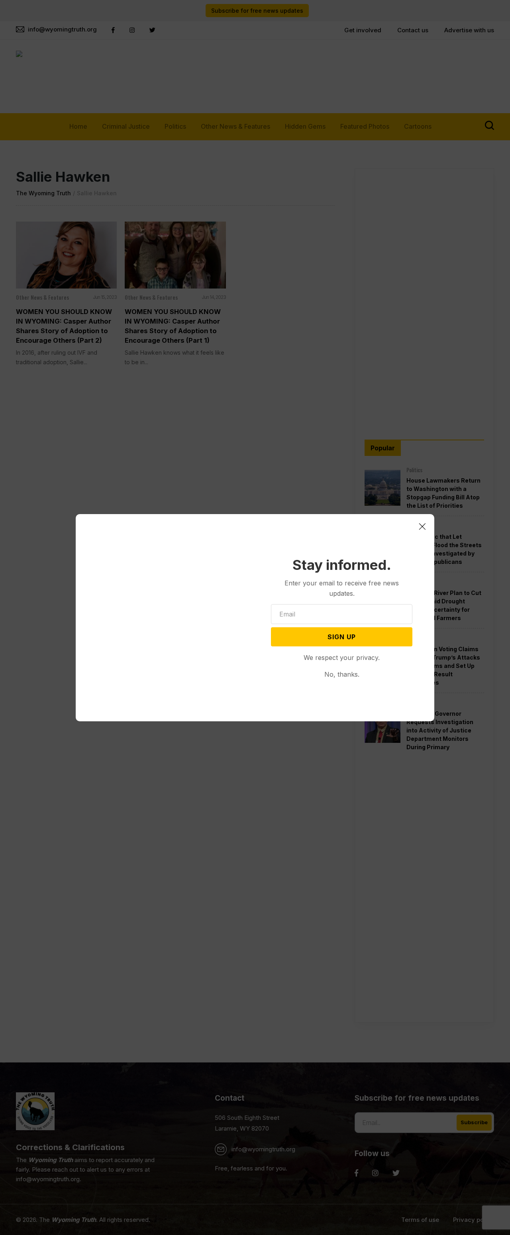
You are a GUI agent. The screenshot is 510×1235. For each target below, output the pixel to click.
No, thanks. (341, 674)
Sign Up (342, 637)
